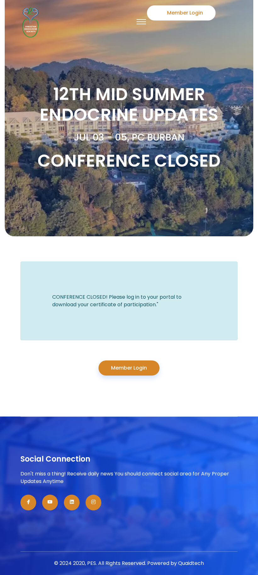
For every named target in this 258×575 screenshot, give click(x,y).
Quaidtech (191, 563)
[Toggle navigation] (141, 21)
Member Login (185, 12)
